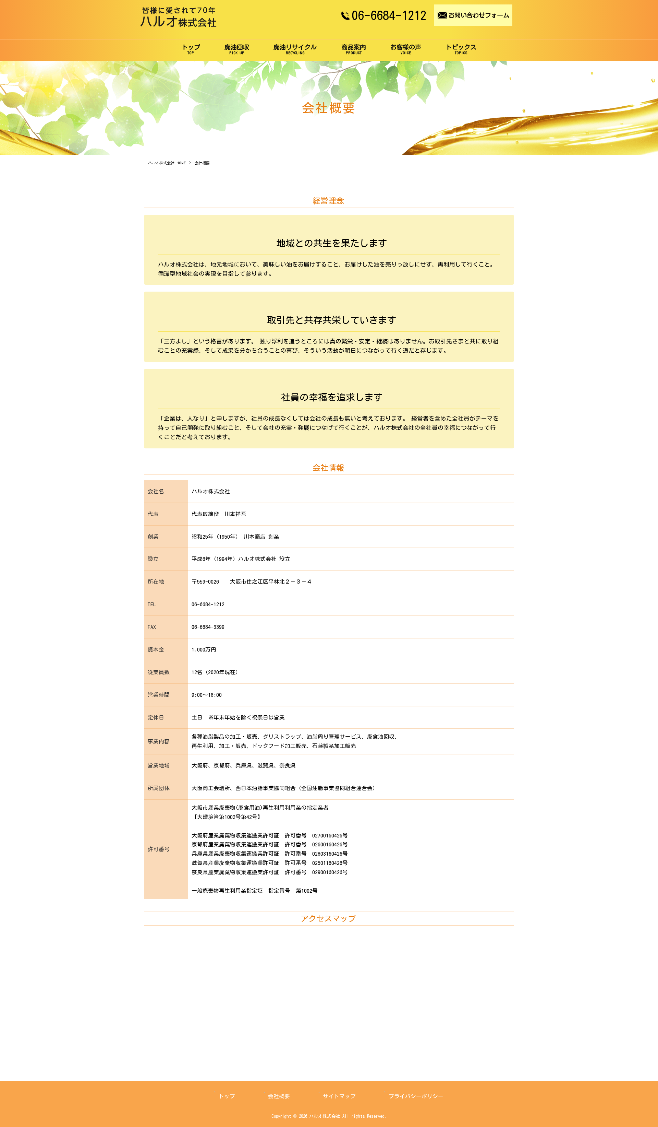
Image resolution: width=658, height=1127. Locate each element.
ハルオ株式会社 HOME (167, 163)
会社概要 (279, 1096)
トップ (227, 1096)
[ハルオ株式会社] (179, 25)
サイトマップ (339, 1096)
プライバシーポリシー (416, 1096)
